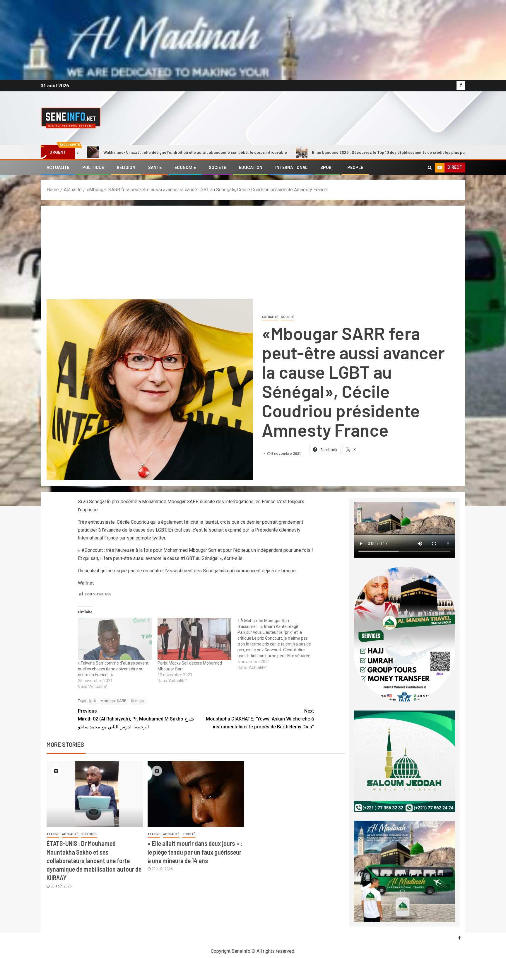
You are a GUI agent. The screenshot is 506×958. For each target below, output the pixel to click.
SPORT (327, 167)
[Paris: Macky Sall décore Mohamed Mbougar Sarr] (195, 639)
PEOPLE (355, 167)
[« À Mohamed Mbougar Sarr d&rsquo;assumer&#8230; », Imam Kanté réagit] (277, 644)
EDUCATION (250, 167)
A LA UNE (53, 834)
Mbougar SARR (113, 701)
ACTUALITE (58, 167)
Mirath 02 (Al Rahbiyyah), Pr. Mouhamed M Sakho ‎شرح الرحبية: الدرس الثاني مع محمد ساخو (136, 719)
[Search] (429, 167)
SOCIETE (217, 167)
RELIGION (126, 167)
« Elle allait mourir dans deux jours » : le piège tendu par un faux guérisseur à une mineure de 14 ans (195, 851)
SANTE (155, 167)
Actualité (270, 317)
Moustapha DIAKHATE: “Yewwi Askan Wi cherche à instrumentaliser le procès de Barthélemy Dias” (260, 719)
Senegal (138, 701)
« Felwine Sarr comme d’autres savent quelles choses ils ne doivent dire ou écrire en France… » (113, 669)
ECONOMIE (185, 167)
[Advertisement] (253, 255)
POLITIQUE (93, 167)
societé (287, 317)
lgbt (92, 701)
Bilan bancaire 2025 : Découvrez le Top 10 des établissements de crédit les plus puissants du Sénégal (333, 152)
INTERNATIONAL (291, 167)
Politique (89, 834)
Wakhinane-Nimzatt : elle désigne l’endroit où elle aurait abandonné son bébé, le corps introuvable (122, 152)
